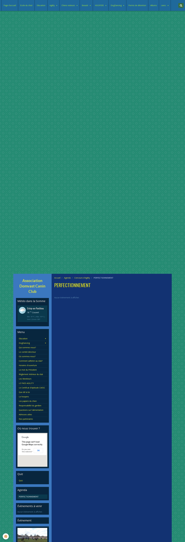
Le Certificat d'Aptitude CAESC (32, 387)
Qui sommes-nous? (27, 347)
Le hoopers (24, 396)
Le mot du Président (28, 370)
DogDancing (116, 5)
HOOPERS (99, 5)
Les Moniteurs (25, 378)
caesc (164, 5)
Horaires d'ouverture (28, 365)
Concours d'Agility (82, 277)
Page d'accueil (10, 5)
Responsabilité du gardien (30, 405)
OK (38, 450)
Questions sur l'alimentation (31, 410)
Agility (52, 5)
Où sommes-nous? (27, 356)
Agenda (67, 277)
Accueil (57, 277)
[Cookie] (6, 536)
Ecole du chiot (26, 5)
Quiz (21, 480)
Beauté (85, 5)
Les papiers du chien (28, 401)
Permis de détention (137, 5)
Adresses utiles (25, 414)
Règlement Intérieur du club (31, 374)
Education (41, 5)
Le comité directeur (27, 352)
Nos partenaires (26, 419)
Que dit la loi (24, 392)
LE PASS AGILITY (26, 383)
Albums (153, 5)
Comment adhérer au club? (31, 361)
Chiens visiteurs (68, 5)
